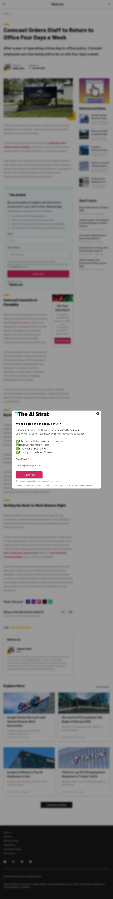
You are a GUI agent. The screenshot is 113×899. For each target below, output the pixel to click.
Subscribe (29, 474)
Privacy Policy (63, 485)
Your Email (22, 459)
